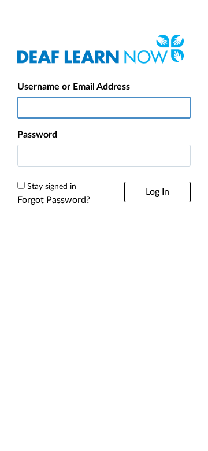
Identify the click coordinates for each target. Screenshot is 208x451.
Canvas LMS (47, 306)
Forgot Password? (53, 200)
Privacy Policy (91, 241)
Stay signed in (51, 187)
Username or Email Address (73, 86)
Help (55, 241)
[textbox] (104, 156)
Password (37, 134)
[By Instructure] (104, 275)
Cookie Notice (140, 241)
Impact (104, 320)
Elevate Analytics (155, 306)
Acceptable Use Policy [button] (74, 255)
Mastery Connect (97, 306)
